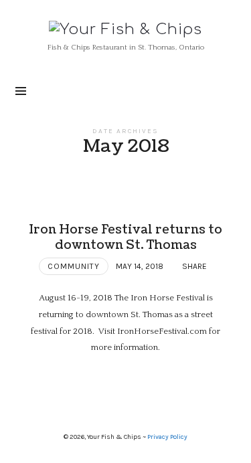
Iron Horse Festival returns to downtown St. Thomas (125, 237)
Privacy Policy (167, 437)
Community (74, 266)
